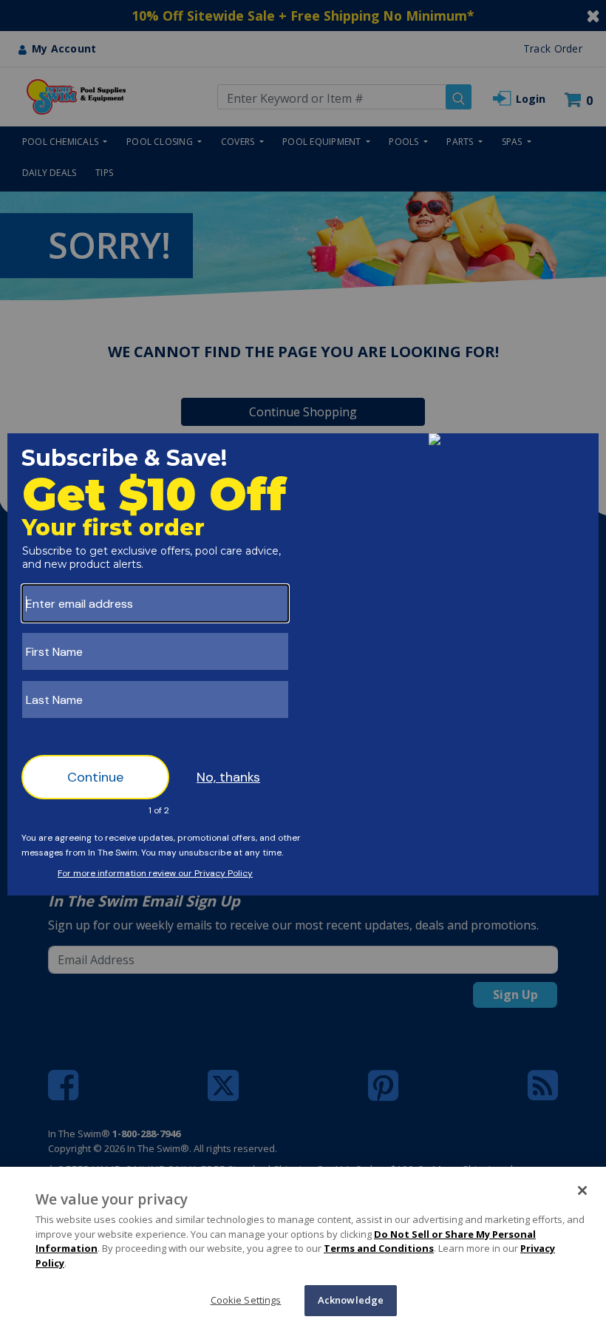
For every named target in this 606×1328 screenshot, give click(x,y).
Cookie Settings (246, 1300)
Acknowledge (351, 1300)
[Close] (582, 1190)
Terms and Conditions (379, 1248)
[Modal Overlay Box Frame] (303, 664)
